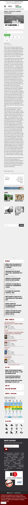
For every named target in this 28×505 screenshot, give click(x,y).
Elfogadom (3, 502)
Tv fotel (13, 465)
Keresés (21, 225)
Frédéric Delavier (8, 356)
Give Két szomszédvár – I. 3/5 (6, 43)
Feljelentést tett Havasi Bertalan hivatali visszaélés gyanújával (12, 279)
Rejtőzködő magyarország (12, 454)
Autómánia (18, 468)
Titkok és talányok (12, 466)
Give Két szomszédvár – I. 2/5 (5, 43)
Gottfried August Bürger (9, 322)
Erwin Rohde (7, 347)
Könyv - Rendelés (9, 319)
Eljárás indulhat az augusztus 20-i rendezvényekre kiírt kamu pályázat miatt (13, 298)
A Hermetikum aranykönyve (10, 340)
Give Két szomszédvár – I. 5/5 (9, 43)
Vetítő (22, 454)
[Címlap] (18, 6)
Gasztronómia (7, 462)
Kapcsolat (10, 492)
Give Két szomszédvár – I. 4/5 (7, 43)
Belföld (22, 457)
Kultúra (7, 459)
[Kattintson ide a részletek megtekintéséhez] (5, 327)
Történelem (21, 466)
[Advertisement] (14, 242)
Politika (19, 460)
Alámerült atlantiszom (12, 456)
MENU (10, 6)
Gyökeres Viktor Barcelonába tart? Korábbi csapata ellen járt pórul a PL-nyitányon (13, 265)
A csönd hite (7, 201)
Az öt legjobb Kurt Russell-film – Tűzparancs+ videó (12, 291)
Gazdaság (6, 465)
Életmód (20, 459)
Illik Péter (6, 330)
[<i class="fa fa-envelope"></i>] (6, 449)
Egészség (17, 453)
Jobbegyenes (21, 465)
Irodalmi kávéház (14, 457)
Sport (20, 462)
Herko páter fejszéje (18, 214)
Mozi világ (6, 463)
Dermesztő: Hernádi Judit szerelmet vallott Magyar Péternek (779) (13, 381)
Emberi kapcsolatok (8, 453)
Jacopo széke (7, 213)
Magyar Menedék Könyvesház (14, 364)
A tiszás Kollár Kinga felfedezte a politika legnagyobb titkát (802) (13, 377)
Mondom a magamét (9, 460)
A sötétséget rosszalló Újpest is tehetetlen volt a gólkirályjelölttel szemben (13, 285)
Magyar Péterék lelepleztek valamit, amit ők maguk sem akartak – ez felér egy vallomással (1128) (14, 371)
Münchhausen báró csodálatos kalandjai (13, 323)
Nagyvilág (13, 459)
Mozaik (14, 462)
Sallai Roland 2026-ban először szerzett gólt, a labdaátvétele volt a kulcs (13, 272)
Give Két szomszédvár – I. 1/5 (4, 43)
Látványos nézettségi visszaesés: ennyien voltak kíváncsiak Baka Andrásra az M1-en (13, 312)
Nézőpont (6, 469)
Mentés (7, 35)
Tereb (22, 453)
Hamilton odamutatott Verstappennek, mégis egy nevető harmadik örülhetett (13, 305)
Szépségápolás (17, 463)
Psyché (6, 349)
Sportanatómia (7, 357)
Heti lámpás (9, 468)
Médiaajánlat (18, 492)
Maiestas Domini (19, 201)
